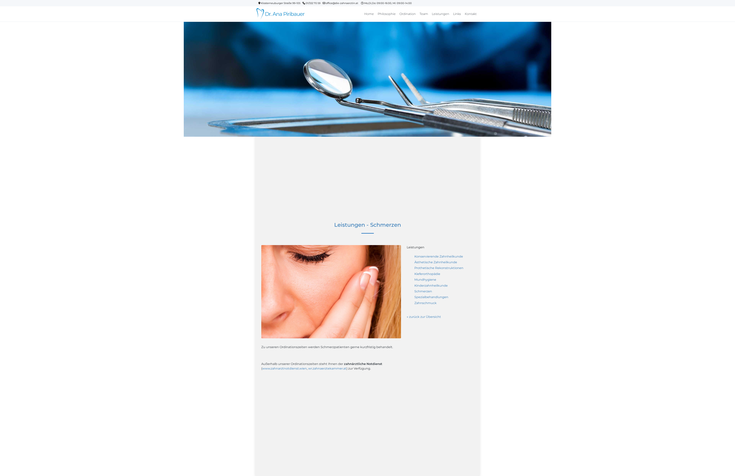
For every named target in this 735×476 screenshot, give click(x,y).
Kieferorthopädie (427, 274)
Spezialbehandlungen (431, 297)
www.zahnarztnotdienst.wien (284, 368)
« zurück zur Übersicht (424, 317)
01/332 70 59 (314, 3)
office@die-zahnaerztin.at (343, 3)
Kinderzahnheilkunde (431, 285)
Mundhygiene (425, 279)
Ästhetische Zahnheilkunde (435, 262)
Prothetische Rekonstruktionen (438, 268)
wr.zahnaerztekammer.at (327, 368)
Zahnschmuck (425, 303)
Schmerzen (423, 291)
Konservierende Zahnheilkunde (438, 256)
